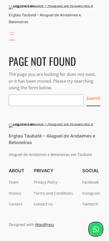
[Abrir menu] (12, 35)
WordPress (44, 224)
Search (93, 98)
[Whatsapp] (96, 229)
